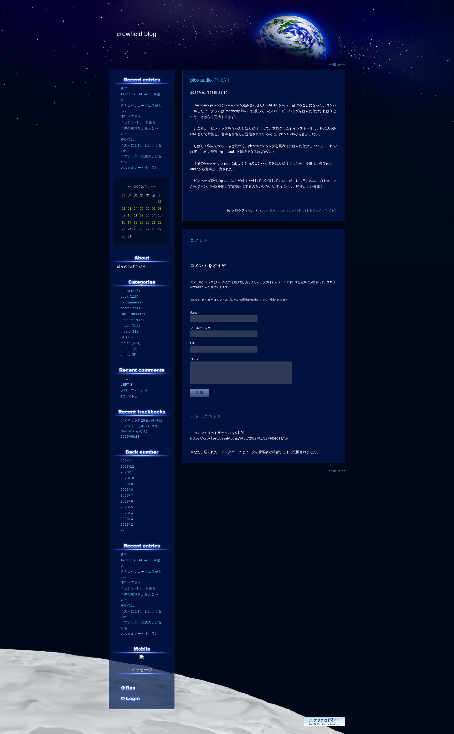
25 (135, 229)
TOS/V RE (129, 396)
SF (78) (127, 337)
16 (123, 222)
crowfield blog (136, 33)
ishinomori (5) (132, 320)
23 (123, 229)
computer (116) (133, 308)
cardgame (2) (132, 302)
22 (160, 222)
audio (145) (130, 291)
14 (154, 215)
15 (160, 215)
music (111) (130, 331)
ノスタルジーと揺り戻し (139, 167)
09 (123, 215)
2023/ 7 (127, 495)
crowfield (128, 379)
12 (141, 215)
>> (153, 187)
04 (135, 208)
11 (135, 215)
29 (160, 229)
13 (147, 215)
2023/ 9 (127, 484)
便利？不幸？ (131, 116)
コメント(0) (297, 210)
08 (160, 208)
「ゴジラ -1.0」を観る (138, 122)
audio (264, 210)
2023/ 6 (127, 501)
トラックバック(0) (323, 210)
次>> (341, 64)
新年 (124, 88)
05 (141, 208)
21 (154, 222)
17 (129, 222)
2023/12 (127, 466)
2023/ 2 (127, 524)
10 (129, 215)
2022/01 (141, 187)
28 (154, 229)
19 (141, 222)
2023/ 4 (127, 513)
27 (147, 229)
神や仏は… (129, 139)
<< (130, 187)
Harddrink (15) (133, 314)
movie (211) (130, 326)
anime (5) (129, 354)
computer (278, 210)
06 (147, 208)
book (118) (129, 296)
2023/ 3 (127, 519)
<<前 (333, 64)
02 (123, 208)
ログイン (130, 699)
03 (129, 208)
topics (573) (131, 343)
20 (147, 222)
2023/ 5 (127, 507)
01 (160, 202)
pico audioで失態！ (210, 80)
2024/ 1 (127, 461)
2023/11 (127, 472)
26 (141, 229)
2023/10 (127, 478)
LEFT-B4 (128, 384)
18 (135, 222)
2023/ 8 (127, 490)
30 (123, 236)
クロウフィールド (134, 390)
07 (154, 208)
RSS (128, 688)
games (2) (129, 349)
